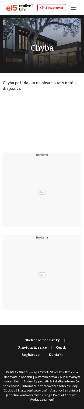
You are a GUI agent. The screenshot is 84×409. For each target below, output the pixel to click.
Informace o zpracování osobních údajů (50, 386)
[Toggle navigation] (75, 7)
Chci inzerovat (51, 7)
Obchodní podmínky (42, 340)
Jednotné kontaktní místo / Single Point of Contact (41, 395)
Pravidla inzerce (32, 348)
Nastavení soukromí (32, 390)
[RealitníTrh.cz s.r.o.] (18, 7)
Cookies (9, 390)
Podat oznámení (42, 399)
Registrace (30, 355)
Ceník (61, 348)
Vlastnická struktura (64, 390)
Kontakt (56, 355)
